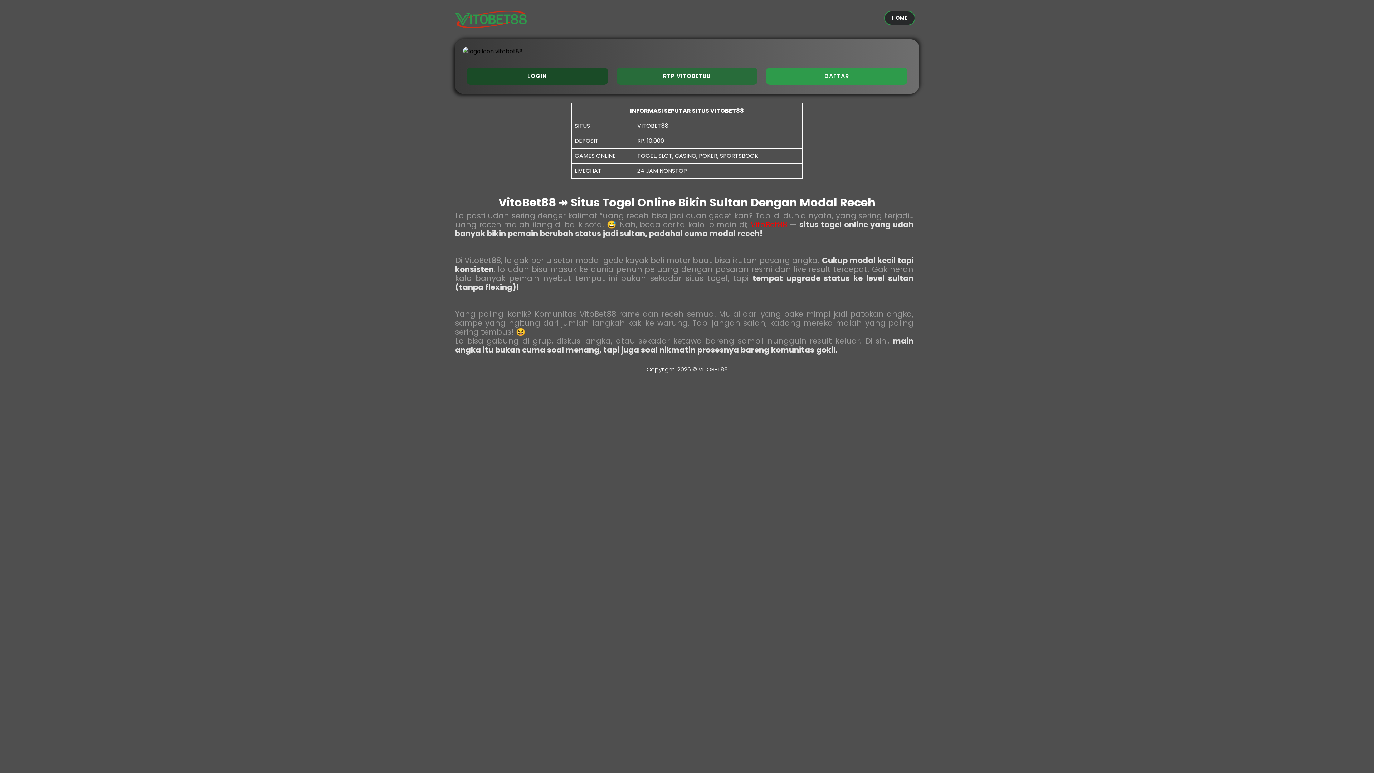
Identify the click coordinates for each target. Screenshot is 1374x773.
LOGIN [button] (537, 76)
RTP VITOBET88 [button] (687, 76)
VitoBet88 (769, 224)
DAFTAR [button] (836, 76)
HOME (899, 17)
